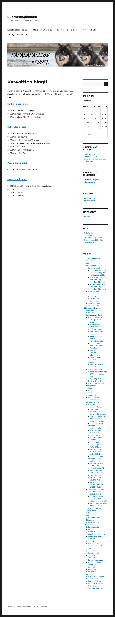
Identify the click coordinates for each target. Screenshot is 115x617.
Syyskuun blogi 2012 (97, 284)
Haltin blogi (94, 296)
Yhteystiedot (91, 261)
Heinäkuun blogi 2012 (98, 282)
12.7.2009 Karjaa (96, 407)
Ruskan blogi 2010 (94, 379)
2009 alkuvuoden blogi (98, 372)
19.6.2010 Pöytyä (96, 438)
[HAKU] (106, 84)
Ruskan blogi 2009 (95, 369)
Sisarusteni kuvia (94, 400)
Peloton (93, 350)
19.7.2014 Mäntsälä (96, 496)
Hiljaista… (93, 360)
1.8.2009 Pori (94, 409)
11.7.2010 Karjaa (95, 440)
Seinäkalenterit (92, 579)
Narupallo (91, 555)
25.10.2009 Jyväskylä (97, 416)
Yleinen (87, 217)
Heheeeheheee (95, 343)
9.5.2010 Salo (94, 433)
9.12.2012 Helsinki (96, 485)
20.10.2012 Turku (96, 475)
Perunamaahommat (95, 560)
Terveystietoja (91, 511)
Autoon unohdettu (94, 562)
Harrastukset (91, 572)
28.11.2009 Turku (96, 419)
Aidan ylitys (92, 551)
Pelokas (93, 353)
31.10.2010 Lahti (95, 447)
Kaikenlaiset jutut (92, 527)
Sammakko (92, 558)
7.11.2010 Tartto (95, 452)
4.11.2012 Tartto (95, 480)
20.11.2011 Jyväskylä (97, 471)
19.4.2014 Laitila (95, 492)
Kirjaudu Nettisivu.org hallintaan (35, 606)
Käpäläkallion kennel (17, 30)
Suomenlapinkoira (22, 17)
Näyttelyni (90, 520)
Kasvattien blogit (94, 292)
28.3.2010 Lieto (95, 430)
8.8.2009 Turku (95, 412)
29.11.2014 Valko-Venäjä (98, 504)
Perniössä (93, 348)
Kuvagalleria (91, 386)
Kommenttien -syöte (93, 240)
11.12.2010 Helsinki (96, 454)
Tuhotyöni (90, 513)
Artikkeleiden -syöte (93, 238)
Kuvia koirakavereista (96, 584)
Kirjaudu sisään (90, 235)
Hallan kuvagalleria (93, 581)
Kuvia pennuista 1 (94, 303)
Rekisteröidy (89, 233)
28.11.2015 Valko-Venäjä (98, 501)
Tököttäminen (93, 544)
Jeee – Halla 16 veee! (97, 365)
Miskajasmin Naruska (42, 30)
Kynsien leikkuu (96, 346)
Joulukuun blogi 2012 (97, 287)
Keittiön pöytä (93, 553)
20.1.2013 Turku (95, 487)
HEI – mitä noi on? (97, 357)
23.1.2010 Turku (95, 428)
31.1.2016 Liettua (96, 508)
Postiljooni (92, 565)
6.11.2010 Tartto (95, 449)
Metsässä (93, 362)
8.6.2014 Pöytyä (95, 494)
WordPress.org (89, 242)
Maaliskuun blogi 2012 (98, 273)
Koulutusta (90, 313)
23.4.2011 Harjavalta (97, 463)
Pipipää (91, 541)
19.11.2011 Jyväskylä (97, 468)
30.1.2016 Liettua (96, 506)
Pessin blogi (94, 299)
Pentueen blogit (94, 268)
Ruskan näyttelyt (92, 402)
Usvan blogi (94, 301)
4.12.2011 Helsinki (96, 473)
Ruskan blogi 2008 (95, 317)
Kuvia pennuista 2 (94, 306)
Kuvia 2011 (92, 395)
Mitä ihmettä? (95, 355)
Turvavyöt (92, 567)
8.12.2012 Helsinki (96, 482)
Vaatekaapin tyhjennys (96, 534)
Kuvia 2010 (92, 393)
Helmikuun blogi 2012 (98, 270)
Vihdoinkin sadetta (91, 157)
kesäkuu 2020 (89, 201)
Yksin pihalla (92, 569)
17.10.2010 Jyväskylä (97, 445)
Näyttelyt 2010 (93, 426)
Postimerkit (90, 574)
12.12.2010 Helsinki (97, 456)
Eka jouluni (94, 367)
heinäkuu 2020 (89, 198)
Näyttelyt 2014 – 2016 (96, 489)
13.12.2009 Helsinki (97, 423)
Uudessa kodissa (96, 329)
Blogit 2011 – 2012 (94, 381)
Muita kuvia (92, 586)
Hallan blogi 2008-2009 (95, 577)
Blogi (88, 263)
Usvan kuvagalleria (93, 522)
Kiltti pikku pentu (96, 341)
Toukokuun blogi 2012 (98, 277)
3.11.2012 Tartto (95, 478)
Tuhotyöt (91, 532)
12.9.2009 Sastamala (97, 414)
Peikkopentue (91, 266)
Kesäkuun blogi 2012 (97, 280)
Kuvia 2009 (92, 390)
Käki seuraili (89, 161)
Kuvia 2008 (92, 388)
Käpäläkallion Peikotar (67, 30)
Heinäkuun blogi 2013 (98, 289)
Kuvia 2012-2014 (94, 398)
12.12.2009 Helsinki (97, 421)
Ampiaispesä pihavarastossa (95, 159)
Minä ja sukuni (91, 310)
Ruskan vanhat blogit (94, 315)
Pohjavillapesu (89, 154)
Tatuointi (91, 529)
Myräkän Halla (89, 30)
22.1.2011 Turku (95, 461)
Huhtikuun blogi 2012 (97, 275)
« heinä (88, 135)
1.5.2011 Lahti (94, 466)
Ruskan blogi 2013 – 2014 (97, 383)
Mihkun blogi (95, 294)
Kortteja (89, 515)
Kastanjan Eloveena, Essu (18, 35)
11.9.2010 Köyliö (95, 442)
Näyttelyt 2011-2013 (95, 459)
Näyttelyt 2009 (93, 405)
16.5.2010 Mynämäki (97, 435)
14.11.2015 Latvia (96, 499)
